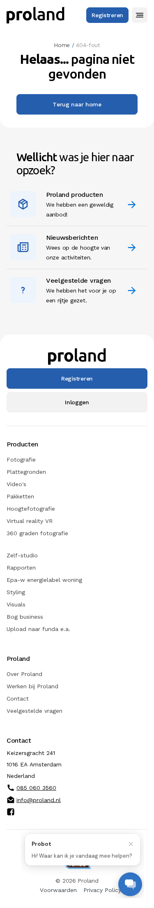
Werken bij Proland (32, 686)
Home (62, 45)
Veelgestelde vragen (34, 710)
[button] (139, 15)
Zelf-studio (22, 555)
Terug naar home (77, 104)
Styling (16, 592)
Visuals (16, 604)
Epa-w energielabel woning (44, 580)
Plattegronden (26, 472)
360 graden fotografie (37, 533)
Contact (18, 698)
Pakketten (20, 496)
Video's (16, 484)
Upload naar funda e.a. (38, 629)
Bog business (25, 616)
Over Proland (24, 674)
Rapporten (21, 567)
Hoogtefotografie (31, 508)
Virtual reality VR (30, 521)
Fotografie (21, 459)
